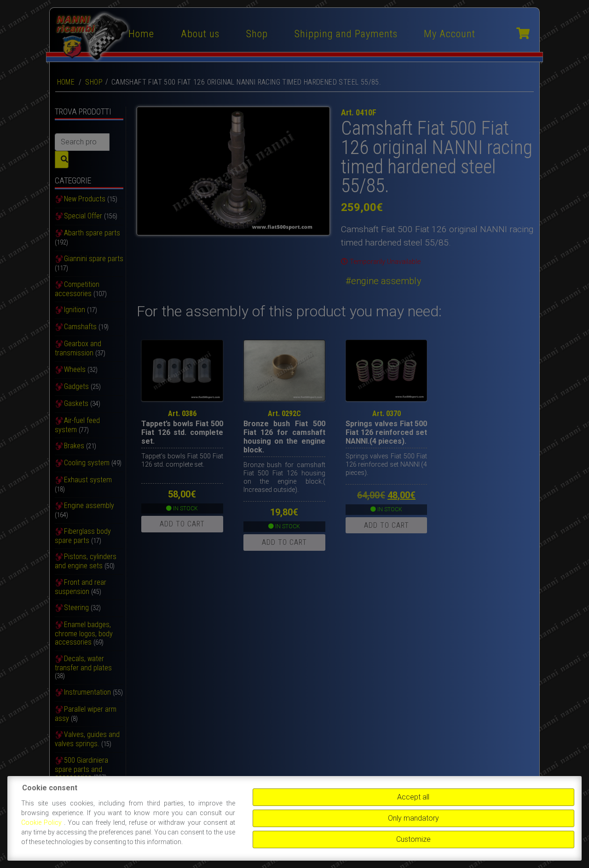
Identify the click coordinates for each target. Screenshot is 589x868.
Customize (413, 839)
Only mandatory (413, 818)
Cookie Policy (42, 822)
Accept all (413, 797)
